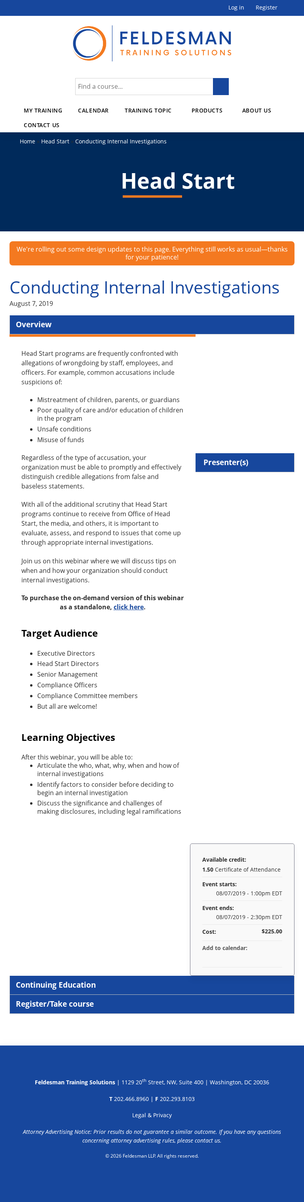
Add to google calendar (245, 958)
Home (27, 141)
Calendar (93, 110)
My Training (43, 110)
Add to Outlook (276, 958)
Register (266, 8)
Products (207, 110)
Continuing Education (56, 984)
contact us (207, 1140)
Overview (33, 324)
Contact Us (42, 125)
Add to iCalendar (266, 957)
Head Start (55, 141)
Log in (236, 8)
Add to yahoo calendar (255, 958)
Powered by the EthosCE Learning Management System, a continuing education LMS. (152, 1176)
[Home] (152, 38)
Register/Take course (55, 1003)
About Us (257, 110)
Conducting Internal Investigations (121, 141)
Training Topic (148, 110)
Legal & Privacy (152, 1115)
